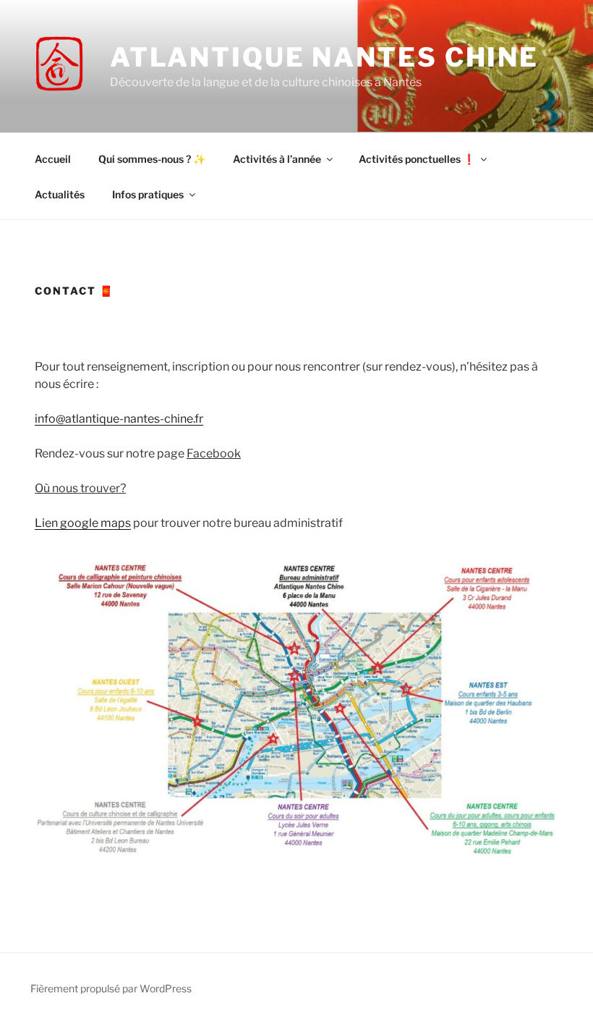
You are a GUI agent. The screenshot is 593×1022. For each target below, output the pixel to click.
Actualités (60, 194)
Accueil (53, 159)
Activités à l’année (277, 159)
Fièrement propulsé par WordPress (111, 988)
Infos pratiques (148, 194)
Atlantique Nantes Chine (324, 57)
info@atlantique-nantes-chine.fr (119, 419)
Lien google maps (83, 523)
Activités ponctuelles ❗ (417, 159)
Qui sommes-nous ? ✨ (151, 159)
